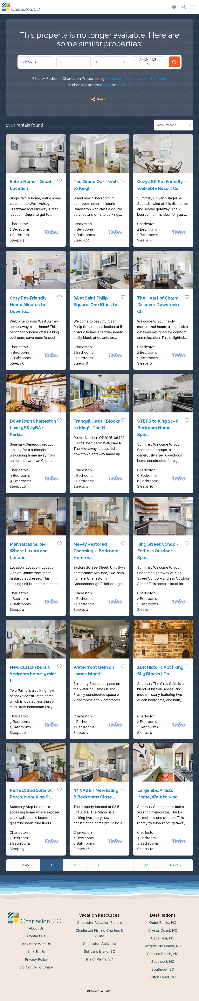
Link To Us (36, 952)
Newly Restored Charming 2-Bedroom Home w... (95, 551)
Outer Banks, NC (162, 923)
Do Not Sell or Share (36, 967)
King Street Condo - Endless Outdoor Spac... (157, 551)
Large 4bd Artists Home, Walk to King (157, 793)
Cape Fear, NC (162, 938)
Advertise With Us (36, 944)
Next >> (176, 865)
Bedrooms (125, 85)
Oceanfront (134, 79)
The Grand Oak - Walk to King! (96, 185)
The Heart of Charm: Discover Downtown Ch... (158, 304)
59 (146, 865)
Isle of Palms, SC (99, 959)
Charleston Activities (99, 944)
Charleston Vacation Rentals (99, 923)
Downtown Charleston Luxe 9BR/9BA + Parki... (33, 428)
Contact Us (36, 936)
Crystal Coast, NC (162, 930)
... (122, 865)
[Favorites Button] (174, 7)
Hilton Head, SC (163, 977)
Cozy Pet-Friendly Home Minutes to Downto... (28, 304)
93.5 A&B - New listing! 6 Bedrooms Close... (96, 793)
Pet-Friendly (156, 79)
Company (114, 79)
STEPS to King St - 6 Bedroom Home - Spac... (158, 428)
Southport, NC (162, 962)
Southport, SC (162, 969)
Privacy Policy (36, 959)
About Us (36, 928)
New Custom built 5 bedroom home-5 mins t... (33, 674)
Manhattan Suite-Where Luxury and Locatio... (29, 551)
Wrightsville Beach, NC (162, 946)
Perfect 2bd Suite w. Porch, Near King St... (31, 793)
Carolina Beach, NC (162, 954)
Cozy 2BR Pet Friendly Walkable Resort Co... (159, 185)
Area (107, 85)
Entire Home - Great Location (30, 185)
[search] (174, 61)
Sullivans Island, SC (99, 951)
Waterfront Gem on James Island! (93, 670)
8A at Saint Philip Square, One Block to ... (95, 304)
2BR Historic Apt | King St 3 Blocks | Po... (160, 670)
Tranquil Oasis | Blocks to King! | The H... (96, 424)
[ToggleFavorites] (59, 180)
